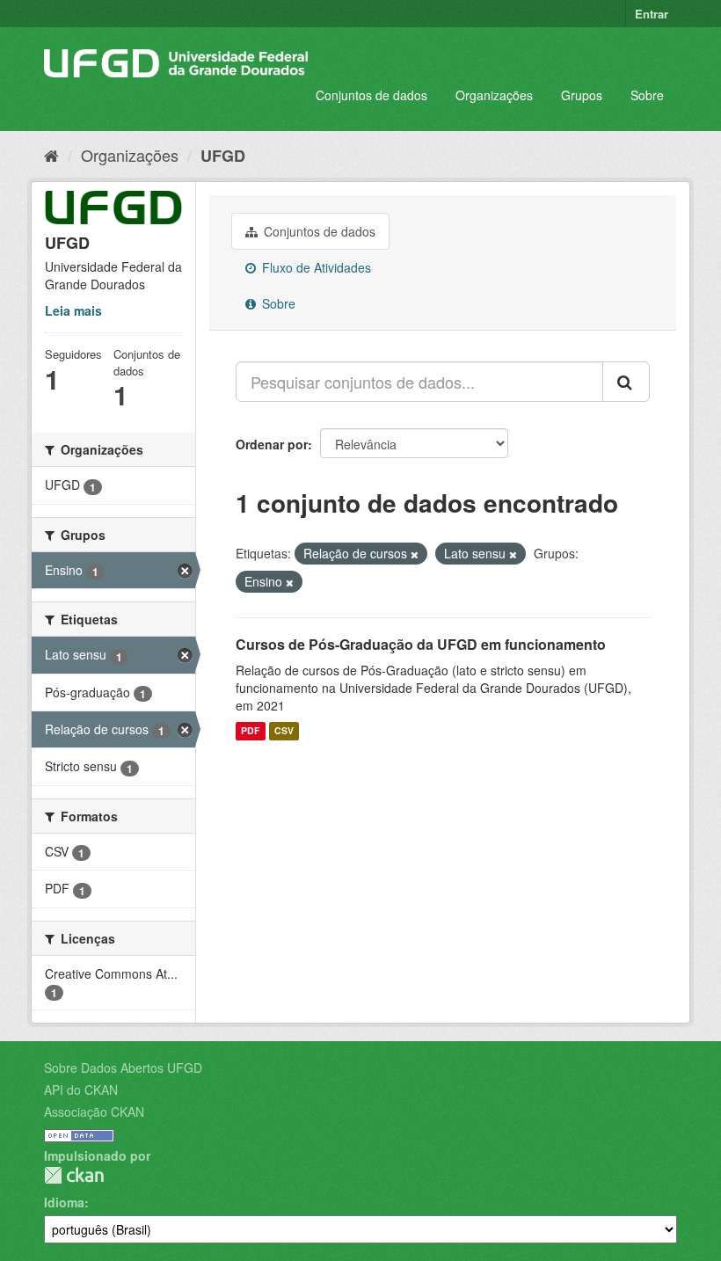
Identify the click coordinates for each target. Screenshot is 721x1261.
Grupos (581, 95)
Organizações (494, 95)
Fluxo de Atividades (315, 267)
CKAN (74, 1175)
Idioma (64, 1202)
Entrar (651, 13)
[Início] (51, 154)
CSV (284, 731)
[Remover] (415, 554)
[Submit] (626, 381)
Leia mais (73, 310)
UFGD (222, 155)
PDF (250, 731)
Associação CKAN (94, 1111)
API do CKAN (81, 1089)
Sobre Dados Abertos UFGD (123, 1067)
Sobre (647, 95)
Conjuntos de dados (371, 95)
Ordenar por (272, 444)
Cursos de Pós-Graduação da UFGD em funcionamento (421, 644)
